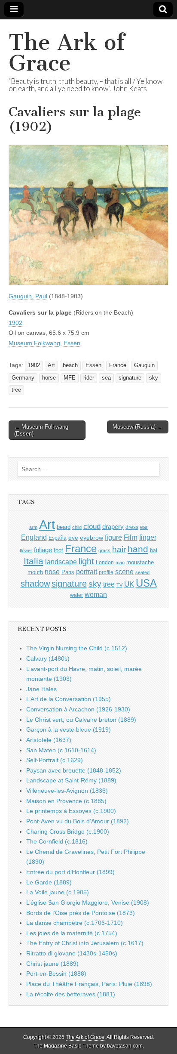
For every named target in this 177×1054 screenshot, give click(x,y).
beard (63, 527)
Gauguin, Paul (28, 296)
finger (147, 537)
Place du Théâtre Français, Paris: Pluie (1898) (89, 983)
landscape (61, 562)
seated (142, 572)
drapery (113, 526)
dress (131, 527)
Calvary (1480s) (48, 658)
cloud (92, 526)
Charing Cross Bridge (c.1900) (67, 831)
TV (119, 584)
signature (130, 378)
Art (51, 365)
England (34, 537)
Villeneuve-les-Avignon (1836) (67, 790)
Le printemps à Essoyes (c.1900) (71, 810)
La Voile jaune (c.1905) (57, 892)
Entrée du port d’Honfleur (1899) (70, 872)
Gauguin (144, 365)
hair (119, 549)
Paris (67, 572)
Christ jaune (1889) (52, 963)
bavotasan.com (125, 1046)
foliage (43, 550)
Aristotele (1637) (48, 739)
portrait (86, 571)
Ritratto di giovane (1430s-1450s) (71, 953)
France (117, 365)
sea (106, 378)
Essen (72, 343)
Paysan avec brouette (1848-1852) (73, 770)
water (76, 595)
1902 (15, 322)
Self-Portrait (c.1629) (54, 760)
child (77, 527)
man (120, 562)
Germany (23, 378)
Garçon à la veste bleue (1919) (68, 729)
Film (130, 537)
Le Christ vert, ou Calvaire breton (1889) (81, 719)
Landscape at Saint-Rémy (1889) (71, 780)
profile (106, 572)
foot (58, 550)
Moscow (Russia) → (138, 426)
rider (88, 378)
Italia (33, 561)
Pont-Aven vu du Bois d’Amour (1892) (77, 821)
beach (70, 365)
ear (144, 527)
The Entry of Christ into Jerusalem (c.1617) (84, 943)
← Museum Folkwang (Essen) (41, 430)
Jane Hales (41, 689)
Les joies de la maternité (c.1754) (71, 933)
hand (138, 549)
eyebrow (91, 537)
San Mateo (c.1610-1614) (61, 750)
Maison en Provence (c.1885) (66, 800)
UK (129, 584)
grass (104, 550)
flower (26, 550)
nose (52, 571)
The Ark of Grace (67, 52)
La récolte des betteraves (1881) (70, 994)
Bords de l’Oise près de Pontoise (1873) (80, 912)
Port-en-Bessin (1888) (56, 973)
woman (96, 594)
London (105, 562)
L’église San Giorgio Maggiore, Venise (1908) (87, 902)
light (86, 561)
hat (153, 550)
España (58, 538)
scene (124, 571)
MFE (70, 378)
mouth (35, 572)
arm (33, 527)
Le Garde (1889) (49, 882)
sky (153, 378)
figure (113, 537)
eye (73, 537)
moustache (140, 562)
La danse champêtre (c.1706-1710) (74, 922)
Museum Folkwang (34, 343)
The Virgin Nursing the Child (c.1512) (76, 648)
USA (146, 583)
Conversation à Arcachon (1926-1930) (78, 709)
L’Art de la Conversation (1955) (68, 698)
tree (16, 390)
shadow (35, 583)
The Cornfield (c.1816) (57, 841)
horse (49, 378)
